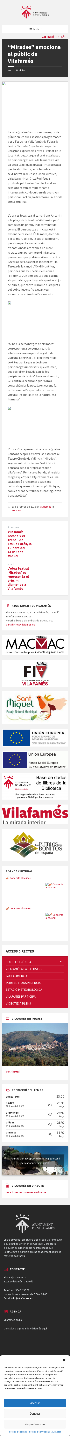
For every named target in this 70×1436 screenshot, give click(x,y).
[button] (64, 1360)
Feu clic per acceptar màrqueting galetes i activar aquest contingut (35, 1161)
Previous (13, 527)
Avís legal (56, 1431)
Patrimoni (12, 1071)
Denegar (35, 1413)
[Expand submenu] (61, 962)
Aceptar (35, 1403)
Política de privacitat (39, 1431)
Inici (10, 70)
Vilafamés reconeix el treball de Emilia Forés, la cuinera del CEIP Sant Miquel (20, 544)
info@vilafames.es (22, 1298)
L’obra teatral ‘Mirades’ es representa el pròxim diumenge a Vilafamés (18, 578)
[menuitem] (35, 962)
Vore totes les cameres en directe (26, 1192)
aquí (44, 1328)
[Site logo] (35, 17)
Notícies (21, 70)
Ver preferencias (35, 1424)
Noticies (16, 510)
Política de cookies (18, 1431)
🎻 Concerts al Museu (18, 878)
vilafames (45, 506)
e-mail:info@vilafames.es (20, 624)
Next (11, 564)
